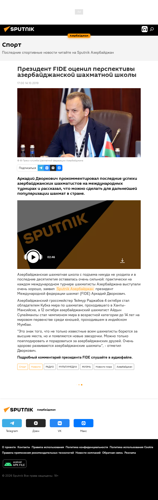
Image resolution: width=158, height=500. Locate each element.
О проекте (9, 447)
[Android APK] (15, 464)
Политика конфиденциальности (87, 447)
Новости (36, 366)
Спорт (22, 366)
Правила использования (48, 447)
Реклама (130, 452)
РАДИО (50, 366)
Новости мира (104, 366)
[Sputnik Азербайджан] (20, 32)
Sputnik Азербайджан (75, 288)
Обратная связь (112, 452)
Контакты (23, 447)
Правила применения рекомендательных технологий (38, 452)
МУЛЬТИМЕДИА (68, 366)
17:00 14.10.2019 (27, 83)
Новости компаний (88, 452)
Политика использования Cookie (131, 447)
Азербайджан (124, 366)
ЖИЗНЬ (86, 366)
